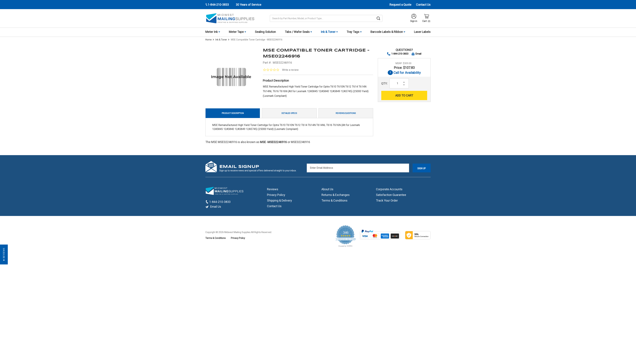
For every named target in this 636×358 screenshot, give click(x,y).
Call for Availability (404, 73)
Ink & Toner (328, 31)
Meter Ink (211, 31)
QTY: (384, 83)
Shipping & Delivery (279, 200)
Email (418, 53)
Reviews (272, 189)
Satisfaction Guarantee (391, 195)
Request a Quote (400, 4)
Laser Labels (422, 31)
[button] (4, 255)
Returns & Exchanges (335, 195)
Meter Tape (236, 31)
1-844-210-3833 (399, 53)
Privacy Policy (276, 195)
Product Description (233, 113)
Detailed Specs (289, 113)
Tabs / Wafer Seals (297, 31)
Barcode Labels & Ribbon (387, 31)
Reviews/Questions (346, 113)
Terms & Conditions (334, 200)
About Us (327, 189)
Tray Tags (353, 31)
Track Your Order (387, 200)
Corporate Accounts (389, 189)
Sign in (413, 21)
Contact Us (423, 4)
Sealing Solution (265, 31)
